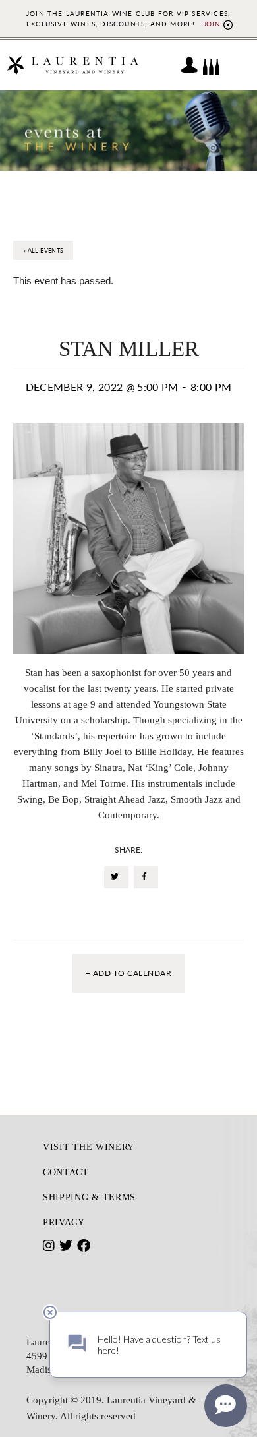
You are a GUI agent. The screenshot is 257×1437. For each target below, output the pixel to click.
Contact (66, 1172)
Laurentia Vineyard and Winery (72, 65)
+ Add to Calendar (128, 973)
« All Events (43, 250)
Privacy (64, 1222)
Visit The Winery (88, 1147)
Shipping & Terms (89, 1197)
